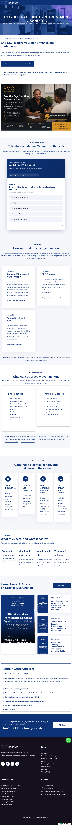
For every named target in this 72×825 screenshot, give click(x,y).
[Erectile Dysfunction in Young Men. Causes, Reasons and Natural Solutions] (43, 604)
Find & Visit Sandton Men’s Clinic (11, 786)
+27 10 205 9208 (49, 786)
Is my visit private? (11, 709)
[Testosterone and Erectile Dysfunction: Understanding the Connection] (43, 625)
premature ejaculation (27, 442)
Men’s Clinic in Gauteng (48, 756)
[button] (36, 674)
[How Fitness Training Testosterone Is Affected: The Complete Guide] (43, 645)
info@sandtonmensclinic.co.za (53, 791)
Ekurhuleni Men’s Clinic (8, 794)
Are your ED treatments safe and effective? (19, 705)
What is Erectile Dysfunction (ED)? (16, 674)
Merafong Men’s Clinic (8, 802)
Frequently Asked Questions (50, 764)
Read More (8, 649)
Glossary (44, 769)
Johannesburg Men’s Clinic (9, 788)
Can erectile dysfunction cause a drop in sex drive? (22, 697)
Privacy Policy (45, 772)
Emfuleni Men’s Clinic (7, 796)
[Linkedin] (3, 764)
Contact (43, 761)
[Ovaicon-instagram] (17, 764)
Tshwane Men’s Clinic (8, 791)
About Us (44, 753)
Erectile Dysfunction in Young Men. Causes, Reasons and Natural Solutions (59, 605)
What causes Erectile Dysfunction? (16, 689)
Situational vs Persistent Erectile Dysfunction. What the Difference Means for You (18, 642)
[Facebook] (8, 764)
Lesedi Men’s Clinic (7, 799)
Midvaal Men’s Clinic (7, 804)
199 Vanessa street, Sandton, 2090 (54, 794)
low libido (15, 442)
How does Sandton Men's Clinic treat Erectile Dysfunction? (24, 701)
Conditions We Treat (18, 24)
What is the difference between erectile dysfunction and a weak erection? (29, 693)
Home (5, 24)
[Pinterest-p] (12, 764)
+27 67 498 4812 (49, 788)
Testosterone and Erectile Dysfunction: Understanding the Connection (59, 626)
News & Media (45, 766)
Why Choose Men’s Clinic (49, 758)
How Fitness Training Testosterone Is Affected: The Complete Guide (58, 647)
